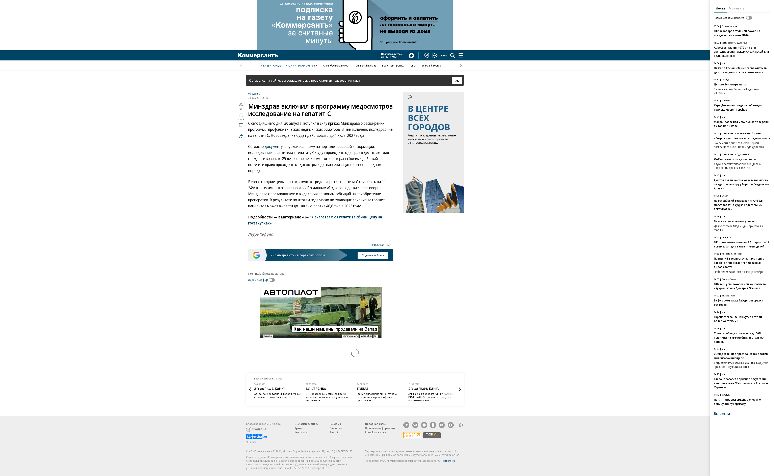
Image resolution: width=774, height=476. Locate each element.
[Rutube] (442, 425)
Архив (298, 428)
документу (274, 146)
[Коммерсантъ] (258, 55)
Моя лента (736, 8)
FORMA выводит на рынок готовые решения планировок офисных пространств (326, 397)
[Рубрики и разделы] (461, 55)
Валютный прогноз (393, 65)
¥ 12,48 (290, 65)
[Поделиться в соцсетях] (241, 136)
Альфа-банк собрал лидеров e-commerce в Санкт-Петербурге (426, 395)
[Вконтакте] (415, 425)
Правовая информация (380, 428)
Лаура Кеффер (258, 279)
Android (334, 432)
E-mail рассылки (375, 432)
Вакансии (336, 428)
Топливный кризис (365, 65)
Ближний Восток (431, 65)
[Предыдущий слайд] (250, 389)
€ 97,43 (277, 65)
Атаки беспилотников (335, 65)
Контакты (301, 432)
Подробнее (448, 460)
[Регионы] (427, 55)
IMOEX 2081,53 (306, 65)
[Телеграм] (406, 425)
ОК (457, 80)
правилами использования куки (335, 80)
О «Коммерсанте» (306, 424)
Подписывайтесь (373, 255)
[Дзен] (424, 425)
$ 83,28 (265, 65)
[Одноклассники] (433, 425)
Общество (254, 93)
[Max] (451, 425)
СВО (413, 65)
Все (280, 378)
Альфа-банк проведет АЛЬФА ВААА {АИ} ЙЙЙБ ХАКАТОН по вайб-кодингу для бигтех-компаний (380, 397)
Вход (444, 55)
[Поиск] (453, 55)
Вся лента (722, 413)
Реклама (335, 424)
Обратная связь (375, 424)
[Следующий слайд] (460, 389)
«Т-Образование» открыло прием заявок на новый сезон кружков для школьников (275, 397)
